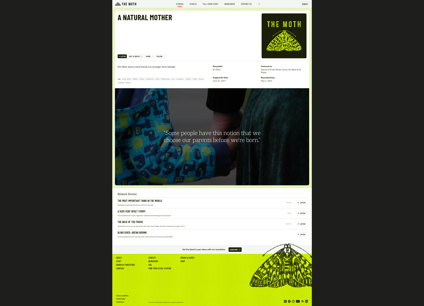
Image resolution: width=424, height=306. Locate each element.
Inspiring (121, 82)
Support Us (246, 4)
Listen (123, 56)
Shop (183, 261)
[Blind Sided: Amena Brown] (212, 234)
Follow (159, 56)
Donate (305, 4)
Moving (201, 79)
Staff (118, 261)
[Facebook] (302, 301)
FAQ (150, 264)
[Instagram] (293, 301)
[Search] (259, 4)
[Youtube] (298, 301)
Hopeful (188, 79)
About (119, 257)
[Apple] (285, 301)
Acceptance (180, 79)
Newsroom (153, 261)
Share (148, 56)
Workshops (229, 4)
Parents (142, 79)
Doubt (157, 79)
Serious (128, 82)
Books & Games (187, 257)
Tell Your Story (210, 4)
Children (135, 79)
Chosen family (126, 79)
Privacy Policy (120, 298)
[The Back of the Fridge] (212, 224)
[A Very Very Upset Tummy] (212, 213)
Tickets (193, 4)
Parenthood (150, 79)
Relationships (165, 79)
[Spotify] (289, 301)
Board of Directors (125, 264)
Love (173, 79)
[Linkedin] (306, 301)
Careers (120, 268)
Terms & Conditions (122, 295)
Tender (195, 79)
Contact (152, 257)
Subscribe (234, 249)
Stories (179, 4)
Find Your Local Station (159, 268)
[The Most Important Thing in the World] (212, 202)
